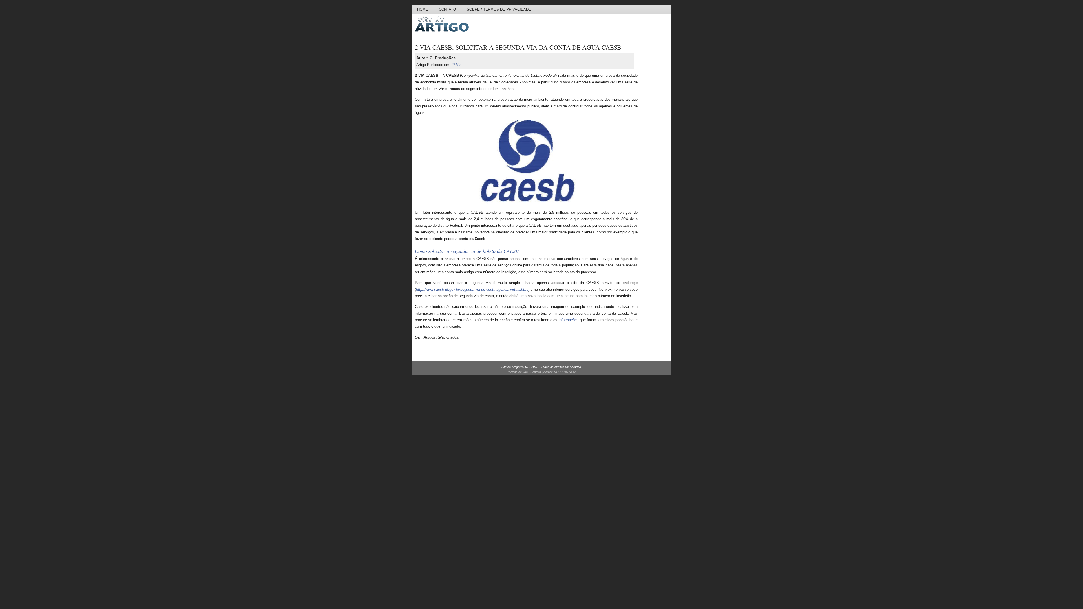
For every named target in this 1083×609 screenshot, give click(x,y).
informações (569, 320)
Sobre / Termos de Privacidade (499, 9)
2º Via (456, 65)
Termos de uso (517, 372)
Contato (447, 9)
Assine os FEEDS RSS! (559, 372)
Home (422, 9)
